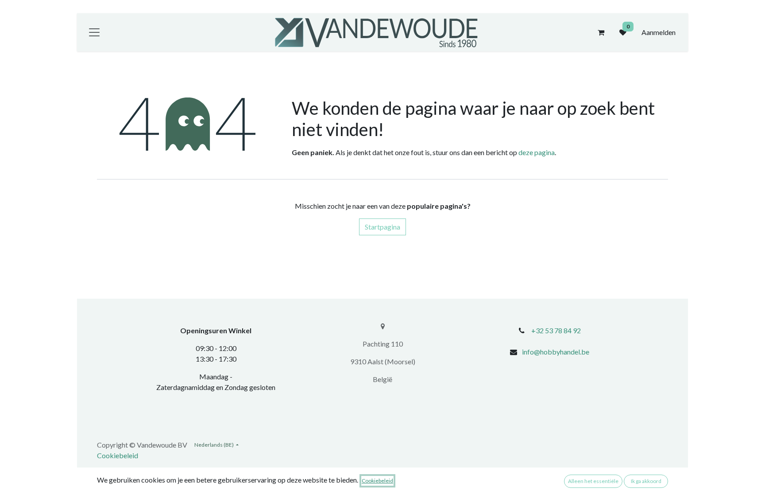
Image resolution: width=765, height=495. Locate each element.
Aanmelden (658, 32)
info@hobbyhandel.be (555, 351)
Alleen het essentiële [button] (593, 481)
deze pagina (536, 152)
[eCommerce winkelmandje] (600, 32)
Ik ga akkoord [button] (646, 481)
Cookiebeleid (117, 455)
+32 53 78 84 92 (556, 330)
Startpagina (382, 226)
